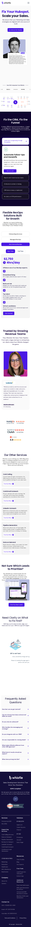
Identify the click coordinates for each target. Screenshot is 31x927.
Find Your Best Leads (16, 605)
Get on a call (10, 171)
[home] (6, 2)
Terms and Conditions (10, 918)
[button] (28, 3)
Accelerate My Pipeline (15, 30)
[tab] (15, 141)
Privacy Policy (23, 918)
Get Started (8, 313)
